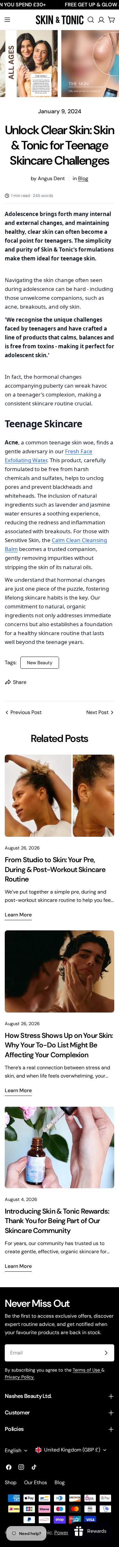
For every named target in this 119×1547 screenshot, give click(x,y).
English (13, 1450)
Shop (11, 1482)
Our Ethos (35, 1482)
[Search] (90, 19)
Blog (83, 178)
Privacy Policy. (19, 1377)
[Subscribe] (106, 1352)
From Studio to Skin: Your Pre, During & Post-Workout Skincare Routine (55, 869)
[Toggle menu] (7, 19)
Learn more (18, 914)
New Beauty (39, 662)
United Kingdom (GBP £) (72, 1449)
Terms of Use (87, 1370)
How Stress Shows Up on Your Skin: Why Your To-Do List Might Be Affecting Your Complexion (59, 1045)
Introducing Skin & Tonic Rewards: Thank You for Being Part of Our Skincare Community (57, 1221)
